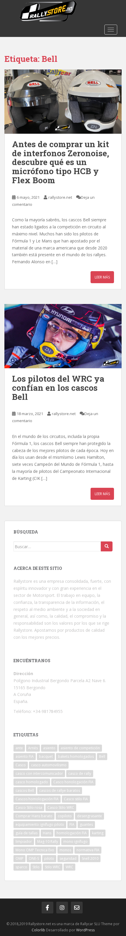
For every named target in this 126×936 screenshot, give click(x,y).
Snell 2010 (90, 858)
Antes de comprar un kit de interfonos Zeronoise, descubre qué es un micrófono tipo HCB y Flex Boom (60, 162)
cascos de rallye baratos (59, 790)
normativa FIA (87, 849)
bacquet (46, 756)
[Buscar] (107, 546)
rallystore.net (60, 197)
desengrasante (89, 815)
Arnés (33, 747)
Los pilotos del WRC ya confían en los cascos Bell (58, 387)
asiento (49, 747)
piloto (49, 858)
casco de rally (79, 773)
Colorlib (38, 929)
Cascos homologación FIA (37, 798)
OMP (19, 858)
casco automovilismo (49, 764)
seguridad (67, 858)
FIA (71, 824)
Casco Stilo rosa (29, 807)
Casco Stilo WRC (60, 807)
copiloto (65, 815)
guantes (86, 824)
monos (65, 849)
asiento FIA (25, 756)
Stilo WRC (52, 866)
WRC (69, 866)
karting (97, 832)
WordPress (85, 929)
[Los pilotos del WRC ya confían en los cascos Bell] (63, 336)
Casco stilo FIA (76, 798)
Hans (47, 832)
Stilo (36, 866)
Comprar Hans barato (34, 815)
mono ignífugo (75, 841)
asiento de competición (80, 747)
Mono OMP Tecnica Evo (35, 849)
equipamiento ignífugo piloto (40, 824)
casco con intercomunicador (39, 773)
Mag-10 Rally (47, 841)
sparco (21, 866)
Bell (102, 756)
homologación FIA (72, 832)
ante (19, 747)
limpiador (24, 841)
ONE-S (34, 858)
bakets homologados (76, 756)
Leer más (102, 277)
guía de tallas (27, 832)
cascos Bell (25, 790)
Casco (21, 764)
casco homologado (32, 781)
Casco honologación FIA (73, 781)
